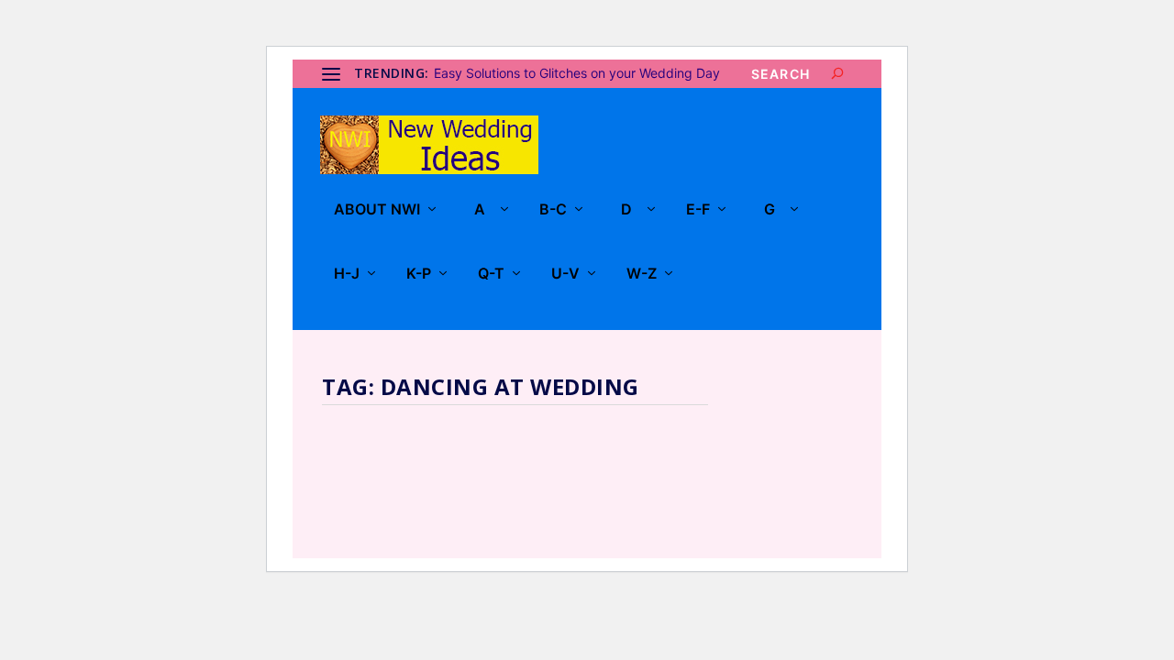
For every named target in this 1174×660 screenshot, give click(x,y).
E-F (698, 210)
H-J (347, 274)
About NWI (377, 210)
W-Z (641, 274)
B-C (553, 210)
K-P (418, 274)
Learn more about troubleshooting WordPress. (459, 486)
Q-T (491, 274)
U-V (565, 274)
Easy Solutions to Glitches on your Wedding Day (577, 73)
